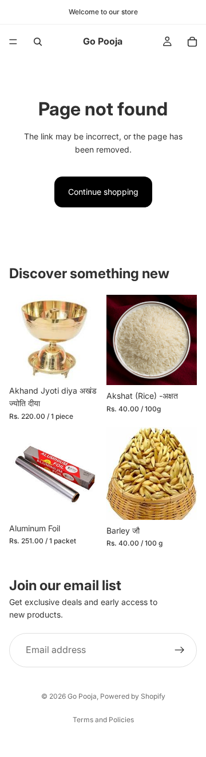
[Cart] (192, 41)
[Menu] (13, 42)
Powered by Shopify (132, 696)
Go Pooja (82, 696)
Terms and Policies (103, 719)
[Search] (37, 41)
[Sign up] (180, 650)
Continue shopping (103, 192)
